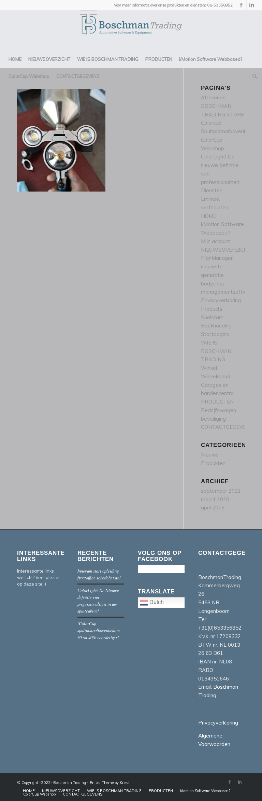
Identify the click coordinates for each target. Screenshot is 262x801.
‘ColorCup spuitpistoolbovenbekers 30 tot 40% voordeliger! (98, 630)
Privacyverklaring (221, 300)
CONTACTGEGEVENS (227, 427)
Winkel (209, 368)
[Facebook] (241, 5)
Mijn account (215, 241)
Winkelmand (215, 376)
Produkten (213, 463)
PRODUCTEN (217, 401)
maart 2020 (215, 499)
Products (211, 309)
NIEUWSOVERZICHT (226, 250)
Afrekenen (213, 97)
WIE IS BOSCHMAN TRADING (216, 351)
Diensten (211, 190)
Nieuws (210, 454)
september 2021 (221, 491)
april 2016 (212, 507)
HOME (208, 216)
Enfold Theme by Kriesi (109, 782)
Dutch (156, 602)
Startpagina (215, 334)
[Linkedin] (252, 5)
